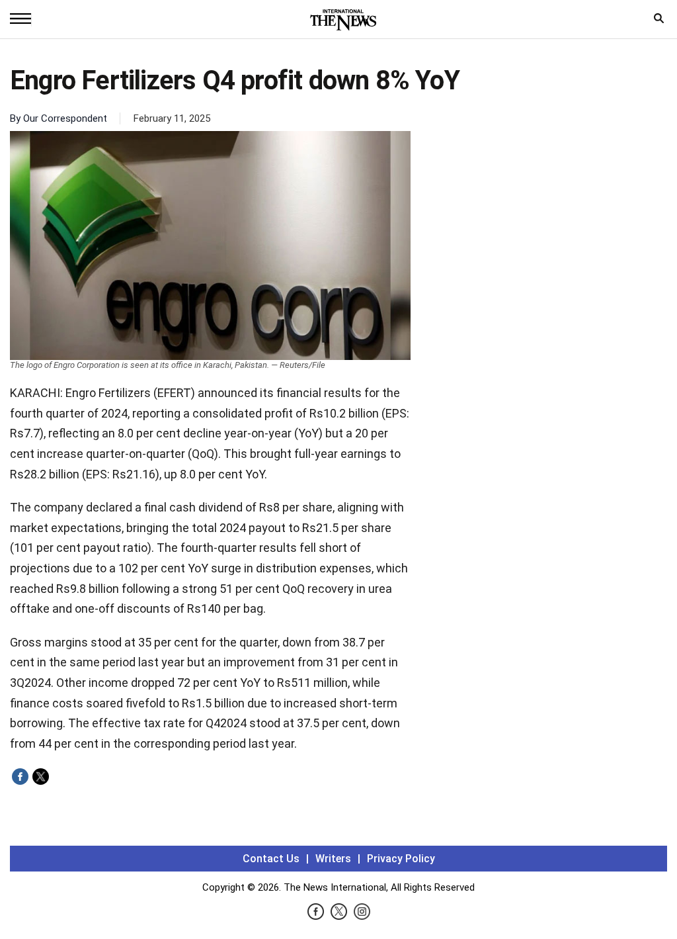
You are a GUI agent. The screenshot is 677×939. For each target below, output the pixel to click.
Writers (333, 858)
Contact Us (271, 858)
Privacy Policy (401, 858)
